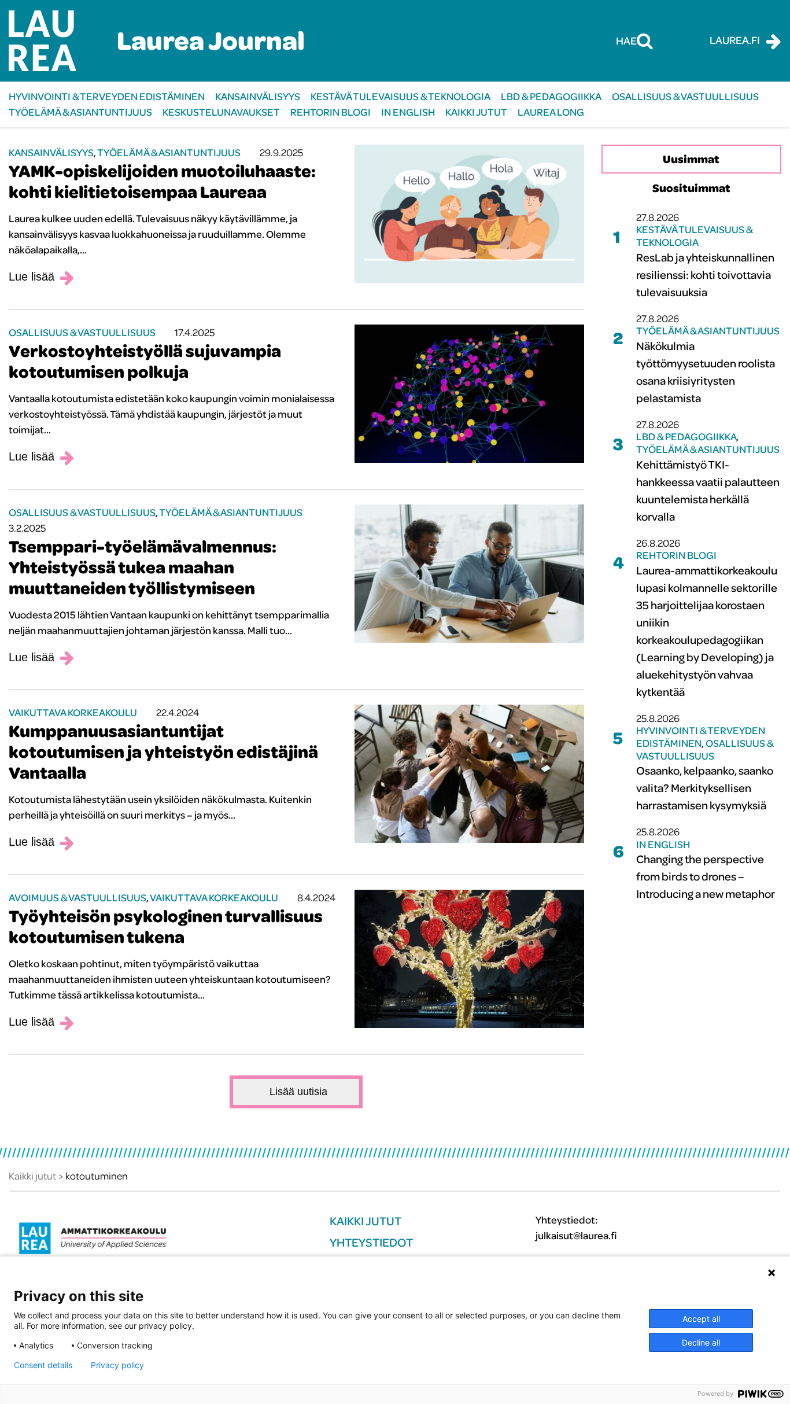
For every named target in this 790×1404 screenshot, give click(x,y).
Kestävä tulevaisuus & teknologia (400, 96)
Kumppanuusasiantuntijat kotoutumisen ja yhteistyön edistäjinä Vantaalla (163, 751)
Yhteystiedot (371, 1242)
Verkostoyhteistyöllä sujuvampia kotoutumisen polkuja (145, 361)
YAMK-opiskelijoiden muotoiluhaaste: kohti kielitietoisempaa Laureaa (162, 181)
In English (408, 112)
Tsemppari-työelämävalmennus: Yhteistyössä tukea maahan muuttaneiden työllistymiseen (142, 567)
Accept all (701, 1319)
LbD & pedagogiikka (551, 96)
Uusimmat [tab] (691, 159)
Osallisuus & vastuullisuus (685, 96)
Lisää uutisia (298, 1091)
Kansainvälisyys (257, 96)
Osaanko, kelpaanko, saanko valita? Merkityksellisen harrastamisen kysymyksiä (704, 787)
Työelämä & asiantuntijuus (80, 112)
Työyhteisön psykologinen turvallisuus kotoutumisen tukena (166, 926)
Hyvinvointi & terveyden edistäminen (107, 96)
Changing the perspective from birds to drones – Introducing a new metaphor (705, 876)
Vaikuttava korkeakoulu (73, 712)
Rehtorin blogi (330, 112)
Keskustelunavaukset (221, 112)
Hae (626, 40)
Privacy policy (117, 1365)
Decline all (701, 1342)
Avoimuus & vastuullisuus (77, 897)
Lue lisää (31, 276)
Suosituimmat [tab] (691, 188)
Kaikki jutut (476, 112)
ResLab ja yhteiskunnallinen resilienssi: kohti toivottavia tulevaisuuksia (705, 274)
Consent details (43, 1365)
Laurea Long (551, 112)
